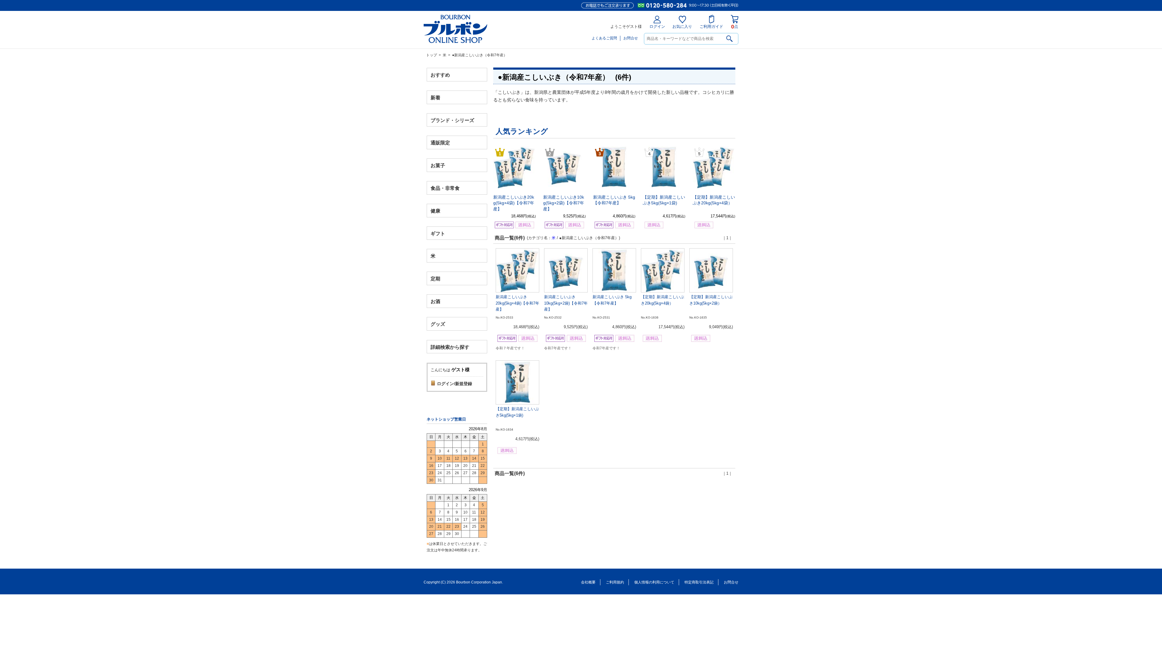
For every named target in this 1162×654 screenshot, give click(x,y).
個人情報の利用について (654, 582)
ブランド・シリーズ (452, 120)
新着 (435, 97)
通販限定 (440, 142)
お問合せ (630, 38)
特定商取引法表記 (699, 582)
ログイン (657, 26)
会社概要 (588, 582)
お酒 (435, 301)
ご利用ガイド (711, 26)
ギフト (438, 233)
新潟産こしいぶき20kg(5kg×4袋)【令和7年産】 (513, 203)
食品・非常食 (445, 188)
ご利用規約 (615, 582)
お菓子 (438, 165)
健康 (435, 210)
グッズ (438, 323)
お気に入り (682, 26)
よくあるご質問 (604, 38)
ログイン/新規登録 (454, 383)
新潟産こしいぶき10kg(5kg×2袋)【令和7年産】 (563, 203)
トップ (431, 55)
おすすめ (440, 75)
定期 (435, 278)
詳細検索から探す (450, 346)
